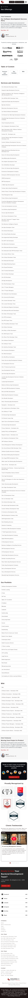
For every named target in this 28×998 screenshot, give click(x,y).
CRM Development (6, 178)
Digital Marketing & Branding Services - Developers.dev (11, 151)
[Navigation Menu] (26, 2)
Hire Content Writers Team (8, 254)
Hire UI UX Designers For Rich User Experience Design (13, 480)
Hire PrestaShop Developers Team (10, 323)
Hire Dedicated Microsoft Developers (10, 310)
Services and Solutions (4, 73)
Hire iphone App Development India (10, 505)
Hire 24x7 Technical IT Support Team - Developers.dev (11, 220)
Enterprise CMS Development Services (11, 174)
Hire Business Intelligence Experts (10, 224)
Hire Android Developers (7, 230)
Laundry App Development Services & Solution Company (13, 377)
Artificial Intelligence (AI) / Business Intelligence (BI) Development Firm (13, 94)
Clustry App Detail (6, 619)
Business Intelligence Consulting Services (11, 545)
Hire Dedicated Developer (8, 260)
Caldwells (4, 609)
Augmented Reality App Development (10, 101)
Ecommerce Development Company (10, 171)
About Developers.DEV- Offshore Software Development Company (12, 130)
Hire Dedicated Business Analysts (10, 247)
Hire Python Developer (7, 327)
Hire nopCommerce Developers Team (10, 408)
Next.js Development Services (9, 568)
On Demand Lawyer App (7, 418)
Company (3, 929)
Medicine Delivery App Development (10, 384)
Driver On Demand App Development (10, 168)
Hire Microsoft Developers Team (8, 944)
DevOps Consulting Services (8, 558)
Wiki (23, 71)
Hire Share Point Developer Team (10, 337)
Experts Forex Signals (7, 636)
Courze (3, 622)
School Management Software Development (12, 444)
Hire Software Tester (6, 343)
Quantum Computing (6, 525)
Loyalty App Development (8, 381)
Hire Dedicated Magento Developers (10, 307)
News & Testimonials (6, 924)
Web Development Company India (10, 515)
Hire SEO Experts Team (7, 333)
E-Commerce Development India (9, 512)
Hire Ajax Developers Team (8, 227)
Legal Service (5, 656)
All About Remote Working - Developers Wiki (12, 727)
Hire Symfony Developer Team (9, 347)
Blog (3, 983)
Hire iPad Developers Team (8, 283)
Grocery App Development (8, 212)
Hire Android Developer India (8, 502)
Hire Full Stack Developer (8, 273)
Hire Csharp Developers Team (9, 257)
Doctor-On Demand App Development (10, 154)
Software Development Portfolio (9, 586)
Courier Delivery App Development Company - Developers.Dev (12, 138)
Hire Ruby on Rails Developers (9, 330)
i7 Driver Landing (6, 646)
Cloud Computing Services (8, 122)
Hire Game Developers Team (8, 943)
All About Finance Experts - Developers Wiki (12, 710)
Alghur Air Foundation (7, 599)
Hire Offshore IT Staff (7, 411)
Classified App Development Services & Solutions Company (13, 119)
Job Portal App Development (8, 373)
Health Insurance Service (8, 642)
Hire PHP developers (7, 317)
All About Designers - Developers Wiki (11, 697)
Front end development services (9, 206)
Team (2, 926)
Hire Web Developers (7, 353)
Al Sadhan (4, 603)
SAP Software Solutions (7, 441)
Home (2, 922)
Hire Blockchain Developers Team (9, 936)
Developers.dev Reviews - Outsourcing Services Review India (13, 469)
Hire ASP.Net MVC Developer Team (10, 98)
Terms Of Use (22, 983)
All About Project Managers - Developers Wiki (12, 723)
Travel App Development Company (10, 535)
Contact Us (3, 931)
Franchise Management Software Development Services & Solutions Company (13, 202)
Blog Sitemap (17, 984)
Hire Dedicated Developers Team (9, 86)
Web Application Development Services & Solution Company (13, 491)
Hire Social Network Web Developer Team (11, 448)
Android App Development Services (10, 555)
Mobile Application (6, 659)
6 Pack (3, 593)
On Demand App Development (9, 414)
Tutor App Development (7, 476)
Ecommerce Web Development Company (11, 528)
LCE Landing (5, 652)
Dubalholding (5, 629)
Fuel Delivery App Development (9, 209)
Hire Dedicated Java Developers (9, 293)
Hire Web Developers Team (7, 948)
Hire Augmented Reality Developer (10, 237)
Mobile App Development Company (10, 394)
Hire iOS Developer (6, 277)
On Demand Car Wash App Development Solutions (13, 114)
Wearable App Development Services (10, 575)
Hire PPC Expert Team (7, 320)
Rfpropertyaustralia (6, 666)
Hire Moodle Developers (7, 398)
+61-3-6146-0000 (7, 973)
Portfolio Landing (6, 589)
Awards (2, 928)
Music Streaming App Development (10, 401)
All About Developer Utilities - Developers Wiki (13, 704)
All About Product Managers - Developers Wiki (13, 717)
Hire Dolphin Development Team (9, 161)
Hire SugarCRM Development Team (10, 458)
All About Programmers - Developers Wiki (11, 720)
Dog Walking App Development (9, 158)
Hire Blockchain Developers (8, 244)
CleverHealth (5, 616)
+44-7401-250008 (9, 975)
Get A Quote (8, 983)
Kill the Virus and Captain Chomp (9, 649)
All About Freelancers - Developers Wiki (11, 713)
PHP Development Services (8, 548)
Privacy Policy (15, 983)
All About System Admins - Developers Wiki (12, 730)
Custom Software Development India (10, 508)
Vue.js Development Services (8, 571)
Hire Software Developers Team (8, 946)
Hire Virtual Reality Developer (9, 234)
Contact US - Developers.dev (8, 134)
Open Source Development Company (10, 421)
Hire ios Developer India (7, 498)
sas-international (6, 669)
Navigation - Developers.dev (8, 404)
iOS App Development (7, 280)
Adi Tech (4, 596)
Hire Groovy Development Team (9, 216)
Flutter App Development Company (10, 565)
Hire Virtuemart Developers (8, 350)
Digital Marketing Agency (7, 538)
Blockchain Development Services (10, 108)
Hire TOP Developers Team (7, 939)
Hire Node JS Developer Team (9, 313)
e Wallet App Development (8, 184)
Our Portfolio (14, 72)
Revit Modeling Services (7, 521)
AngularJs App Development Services (10, 90)
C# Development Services (8, 551)
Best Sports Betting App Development (10, 454)
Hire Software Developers (8, 340)
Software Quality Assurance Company (10, 451)
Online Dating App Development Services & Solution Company (14, 146)
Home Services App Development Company (12, 360)
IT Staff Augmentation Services (9, 531)
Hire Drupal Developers (7, 267)
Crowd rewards (5, 626)
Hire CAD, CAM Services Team (8, 938)
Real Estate (4, 662)
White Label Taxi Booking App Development (12, 461)
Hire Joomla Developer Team (8, 300)
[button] (10, 863)
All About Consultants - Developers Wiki (11, 694)
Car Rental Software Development (10, 111)
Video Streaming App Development (10, 484)
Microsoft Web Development (8, 391)
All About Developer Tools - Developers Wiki (12, 700)
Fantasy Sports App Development (9, 188)
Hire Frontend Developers (8, 270)
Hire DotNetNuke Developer (8, 164)
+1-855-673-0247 (9, 972)
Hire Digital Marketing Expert (8, 264)
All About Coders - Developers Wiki (10, 690)
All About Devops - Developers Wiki (10, 707)
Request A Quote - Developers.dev (10, 434)
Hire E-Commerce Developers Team (9, 941)
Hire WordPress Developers (8, 357)
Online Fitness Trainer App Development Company (14, 191)
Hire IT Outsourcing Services (8, 366)
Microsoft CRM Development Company (11, 388)
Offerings (10, 984)
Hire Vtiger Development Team (9, 487)
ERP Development (6, 181)
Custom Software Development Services (11, 142)
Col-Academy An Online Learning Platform (12, 676)
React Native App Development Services (11, 561)
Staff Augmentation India (7, 518)
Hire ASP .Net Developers (8, 240)
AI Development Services (8, 541)
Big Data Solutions (6, 104)
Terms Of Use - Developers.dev (9, 464)
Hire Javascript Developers (8, 297)
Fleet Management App (7, 194)
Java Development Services (8, 370)
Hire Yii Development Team (8, 495)
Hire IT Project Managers (8, 287)
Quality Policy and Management (9, 431)
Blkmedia (4, 606)
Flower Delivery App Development (10, 198)
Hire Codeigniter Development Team (10, 126)
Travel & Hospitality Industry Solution (10, 472)
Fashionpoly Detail (6, 639)
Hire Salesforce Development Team (10, 438)
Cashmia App (5, 612)
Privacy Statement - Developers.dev (10, 428)
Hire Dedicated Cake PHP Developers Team (12, 250)
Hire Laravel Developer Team (8, 303)
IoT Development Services (8, 363)
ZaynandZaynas (5, 672)
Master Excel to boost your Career (10, 632)
